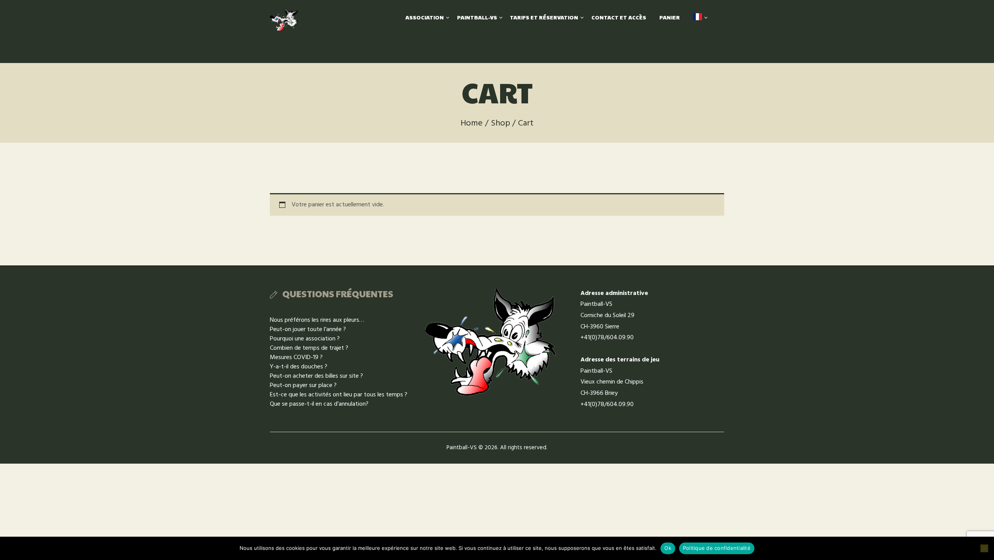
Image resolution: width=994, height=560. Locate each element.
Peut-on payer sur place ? (303, 385)
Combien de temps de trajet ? (309, 348)
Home (472, 123)
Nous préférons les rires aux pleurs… (317, 320)
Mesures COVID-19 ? (296, 357)
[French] (697, 17)
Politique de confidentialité (717, 548)
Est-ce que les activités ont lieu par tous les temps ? (338, 395)
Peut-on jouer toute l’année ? (308, 329)
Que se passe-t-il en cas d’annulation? (319, 404)
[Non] (984, 548)
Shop (500, 123)
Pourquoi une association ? (305, 339)
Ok (667, 548)
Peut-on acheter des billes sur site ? (316, 376)
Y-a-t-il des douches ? (298, 367)
